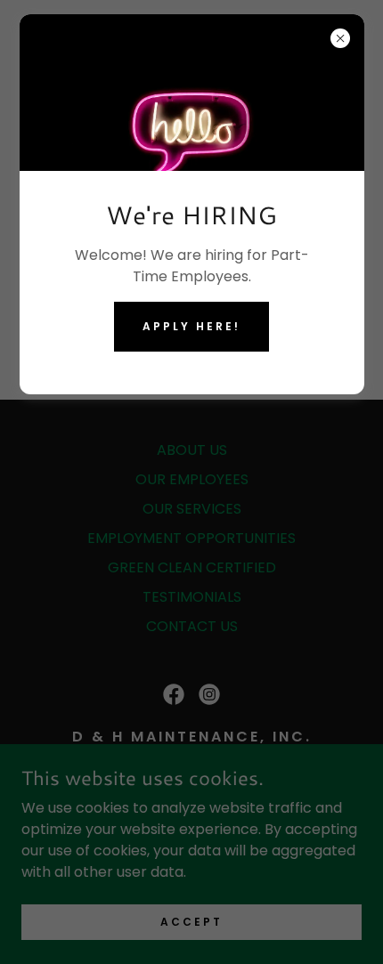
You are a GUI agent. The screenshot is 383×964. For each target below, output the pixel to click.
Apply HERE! (191, 326)
